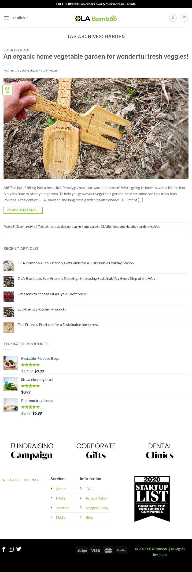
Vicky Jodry (50, 70)
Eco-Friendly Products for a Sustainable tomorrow (58, 324)
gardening (74, 226)
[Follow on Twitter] (18, 549)
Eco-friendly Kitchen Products (42, 309)
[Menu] (6, 17)
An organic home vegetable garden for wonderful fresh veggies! (96, 57)
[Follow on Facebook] (3, 549)
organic (124, 226)
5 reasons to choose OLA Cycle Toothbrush (52, 294)
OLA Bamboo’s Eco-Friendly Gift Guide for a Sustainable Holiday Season (76, 263)
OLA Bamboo (109, 226)
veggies (154, 226)
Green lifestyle (16, 50)
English (18, 17)
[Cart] (184, 18)
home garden (91, 226)
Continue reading (23, 210)
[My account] (173, 18)
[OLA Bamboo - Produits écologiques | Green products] (96, 17)
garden (61, 226)
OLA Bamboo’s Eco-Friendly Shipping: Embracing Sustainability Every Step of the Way (86, 278)
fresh (51, 226)
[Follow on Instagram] (11, 549)
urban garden (139, 226)
